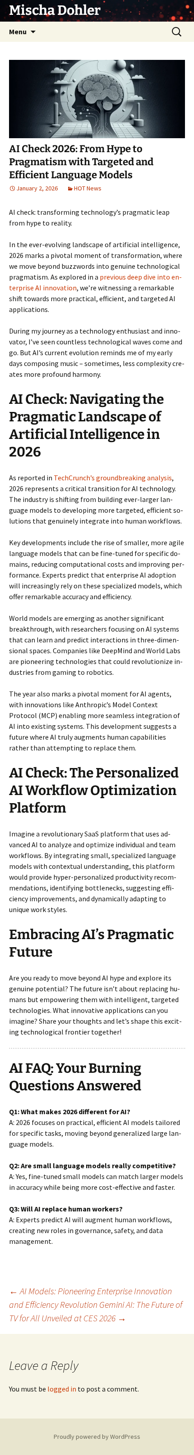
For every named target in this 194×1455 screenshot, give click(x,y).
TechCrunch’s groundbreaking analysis (113, 477)
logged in (61, 1388)
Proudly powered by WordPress (97, 1436)
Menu (18, 31)
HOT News (88, 188)
